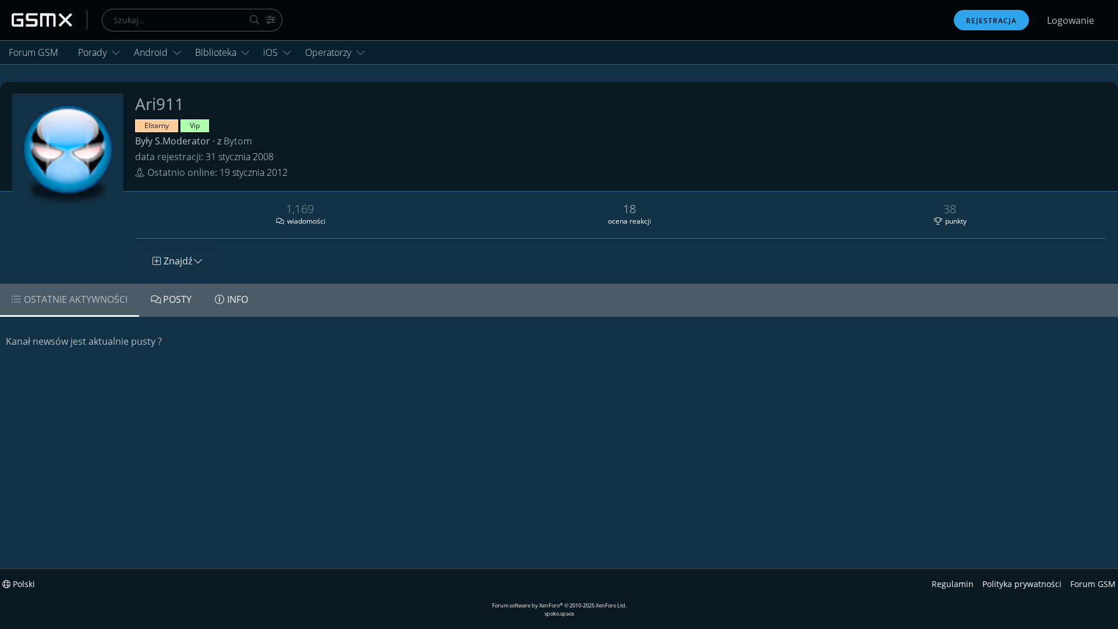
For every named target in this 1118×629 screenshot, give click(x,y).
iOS (270, 52)
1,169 (300, 209)
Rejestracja (991, 21)
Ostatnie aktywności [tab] (76, 299)
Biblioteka (215, 52)
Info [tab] (237, 299)
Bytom (238, 141)
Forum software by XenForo (559, 605)
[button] (116, 52)
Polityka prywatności (1022, 583)
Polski (22, 583)
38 (949, 209)
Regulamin (953, 583)
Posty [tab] (177, 299)
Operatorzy (328, 52)
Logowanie (1070, 20)
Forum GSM (33, 52)
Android (151, 52)
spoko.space (559, 613)
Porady (92, 52)
